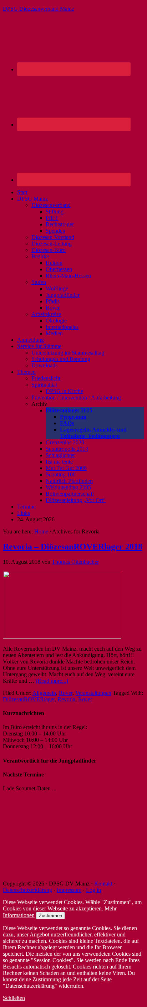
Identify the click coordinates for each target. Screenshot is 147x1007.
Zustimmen (50, 915)
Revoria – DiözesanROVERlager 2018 (72, 546)
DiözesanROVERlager (29, 699)
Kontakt (103, 884)
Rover (65, 693)
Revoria (66, 699)
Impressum (69, 890)
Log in (93, 890)
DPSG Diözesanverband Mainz (38, 9)
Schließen (14, 998)
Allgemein (44, 693)
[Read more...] (52, 681)
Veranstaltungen (93, 693)
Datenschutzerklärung (27, 890)
